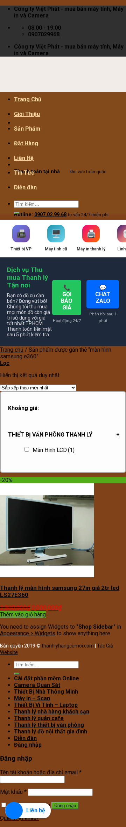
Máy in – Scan (32, 698)
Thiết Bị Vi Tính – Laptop (46, 705)
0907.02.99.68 (50, 215)
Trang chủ (11, 349)
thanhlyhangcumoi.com (68, 646)
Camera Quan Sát (37, 685)
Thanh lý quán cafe (39, 718)
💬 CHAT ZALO (102, 294)
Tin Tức (24, 172)
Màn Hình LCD (54, 450)
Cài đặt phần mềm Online (46, 678)
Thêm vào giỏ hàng (23, 614)
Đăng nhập (65, 805)
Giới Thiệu (27, 114)
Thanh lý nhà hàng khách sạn (51, 711)
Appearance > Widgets (27, 633)
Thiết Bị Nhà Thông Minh (46, 691)
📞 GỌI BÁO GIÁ (66, 297)
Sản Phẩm (27, 128)
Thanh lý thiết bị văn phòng (49, 725)
